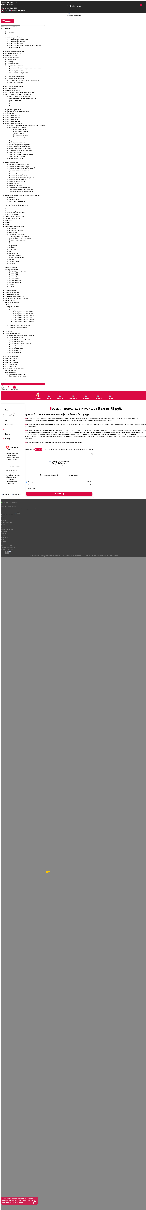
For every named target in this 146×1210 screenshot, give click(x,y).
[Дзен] (10, 10)
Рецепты (60, 398)
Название (38, 449)
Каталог (8, 21)
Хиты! (49, 398)
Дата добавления (79, 449)
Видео (3, 539)
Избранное (4, 537)
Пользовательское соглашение (71, 556)
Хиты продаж (52, 449)
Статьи (3, 528)
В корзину (60, 494)
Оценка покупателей (65, 449)
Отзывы (86, 398)
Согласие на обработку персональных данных (45, 556)
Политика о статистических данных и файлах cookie (101, 556)
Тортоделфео (5, 402)
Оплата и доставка (7, 4)
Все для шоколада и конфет (19, 402)
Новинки (38, 398)
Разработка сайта (7, 515)
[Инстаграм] (6, 10)
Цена (45, 449)
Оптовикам (73, 398)
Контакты (98, 398)
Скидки (110, 398)
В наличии (89, 449)
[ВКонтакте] (2, 10)
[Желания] (92, 454)
